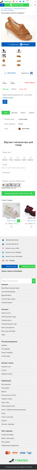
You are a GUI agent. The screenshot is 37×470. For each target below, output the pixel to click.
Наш (7, 260)
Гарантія (4, 420)
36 (31, 226)
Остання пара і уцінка (8, 299)
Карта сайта (5, 402)
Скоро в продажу (7, 352)
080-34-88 (11, 240)
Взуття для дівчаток (7, 327)
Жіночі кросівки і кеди (8, 316)
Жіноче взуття (6, 313)
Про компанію (6, 384)
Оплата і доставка (7, 417)
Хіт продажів (5, 349)
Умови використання (8, 406)
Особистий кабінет (7, 434)
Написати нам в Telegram (13, 252)
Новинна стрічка (6, 399)
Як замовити (5, 388)
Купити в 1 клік (11, 220)
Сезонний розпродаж (8, 291)
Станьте (4, 370)
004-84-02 (11, 244)
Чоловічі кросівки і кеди (9, 324)
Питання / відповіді (7, 424)
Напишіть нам (6, 366)
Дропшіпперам (6, 295)
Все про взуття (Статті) (8, 395)
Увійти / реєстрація (7, 438)
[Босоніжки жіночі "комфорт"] (18, 29)
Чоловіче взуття (6, 320)
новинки (4, 345)
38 (11, 226)
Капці (3, 335)
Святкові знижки (6, 302)
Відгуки (3, 391)
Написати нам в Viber (12, 248)
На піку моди (5, 356)
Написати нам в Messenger (13, 256)
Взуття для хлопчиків (8, 331)
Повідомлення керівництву (10, 445)
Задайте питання (6, 374)
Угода (3, 413)
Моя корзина (5, 442)
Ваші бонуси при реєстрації (10, 288)
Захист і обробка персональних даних (13, 409)
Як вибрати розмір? (8, 97)
